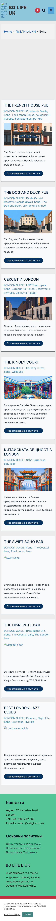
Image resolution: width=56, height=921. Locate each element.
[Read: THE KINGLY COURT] (28, 387)
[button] (44, 11)
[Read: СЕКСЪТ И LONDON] (28, 308)
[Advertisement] (28, 68)
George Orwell (24, 201)
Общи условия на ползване (23, 843)
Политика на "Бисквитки (21, 852)
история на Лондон (24, 288)
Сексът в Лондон (26, 292)
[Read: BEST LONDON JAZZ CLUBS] (28, 737)
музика (29, 721)
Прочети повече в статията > (23, 173)
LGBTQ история (36, 285)
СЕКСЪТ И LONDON (21, 279)
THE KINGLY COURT (21, 362)
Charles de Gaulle (36, 111)
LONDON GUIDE (14, 111)
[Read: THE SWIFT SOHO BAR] (28, 567)
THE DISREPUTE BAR (22, 625)
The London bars (21, 551)
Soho (7, 114)
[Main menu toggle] (51, 10)
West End (17, 371)
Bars (29, 630)
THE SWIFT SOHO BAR (23, 542)
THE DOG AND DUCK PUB (26, 192)
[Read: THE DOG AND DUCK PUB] (28, 221)
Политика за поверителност (24, 848)
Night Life (39, 630)
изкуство (17, 721)
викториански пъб (34, 205)
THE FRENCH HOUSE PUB (26, 105)
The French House (23, 114)
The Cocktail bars (22, 634)
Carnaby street (35, 368)
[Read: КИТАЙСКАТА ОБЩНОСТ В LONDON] (28, 479)
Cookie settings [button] (12, 914)
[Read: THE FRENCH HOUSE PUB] (28, 134)
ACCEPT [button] (27, 914)
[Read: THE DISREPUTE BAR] (28, 654)
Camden (31, 718)
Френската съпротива (28, 118)
